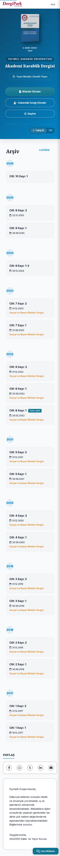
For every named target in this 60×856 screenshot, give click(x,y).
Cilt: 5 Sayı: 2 (18, 452)
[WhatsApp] (19, 768)
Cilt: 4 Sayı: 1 (17, 537)
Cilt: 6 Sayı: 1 (17, 388)
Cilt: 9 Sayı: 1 (17, 228)
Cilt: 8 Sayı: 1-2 (19, 265)
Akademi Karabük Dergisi (30, 66)
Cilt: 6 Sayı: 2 (18, 367)
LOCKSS (44, 149)
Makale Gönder (31, 91)
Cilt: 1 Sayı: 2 (17, 706)
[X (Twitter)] (30, 768)
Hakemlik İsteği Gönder (32, 102)
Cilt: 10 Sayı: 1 (18, 176)
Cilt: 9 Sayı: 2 (18, 210)
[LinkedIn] (40, 768)
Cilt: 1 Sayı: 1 (17, 727)
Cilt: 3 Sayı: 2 (18, 579)
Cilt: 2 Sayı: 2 (18, 642)
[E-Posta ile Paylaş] (51, 768)
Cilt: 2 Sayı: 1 (17, 664)
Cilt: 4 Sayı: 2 (18, 515)
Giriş (53, 4)
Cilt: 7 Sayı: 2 (18, 303)
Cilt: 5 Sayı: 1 (17, 474)
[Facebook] (9, 768)
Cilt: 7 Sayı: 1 (17, 325)
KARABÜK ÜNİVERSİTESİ (36, 59)
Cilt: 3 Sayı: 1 (17, 601)
